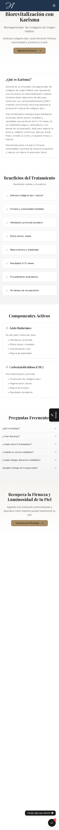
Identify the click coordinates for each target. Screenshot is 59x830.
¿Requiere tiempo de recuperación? (20, 467)
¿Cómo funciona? (11, 436)
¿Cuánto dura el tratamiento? (17, 444)
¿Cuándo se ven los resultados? (17, 452)
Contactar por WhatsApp (27, 523)
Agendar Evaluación (27, 50)
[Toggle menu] (54, 5)
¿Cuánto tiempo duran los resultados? (21, 459)
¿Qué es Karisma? (11, 428)
